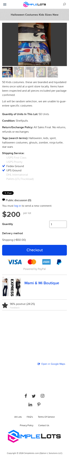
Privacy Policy (26, 425)
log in (17, 206)
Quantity (7, 224)
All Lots (18, 416)
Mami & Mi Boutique (41, 283)
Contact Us (43, 425)
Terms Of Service (46, 416)
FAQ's (30, 416)
